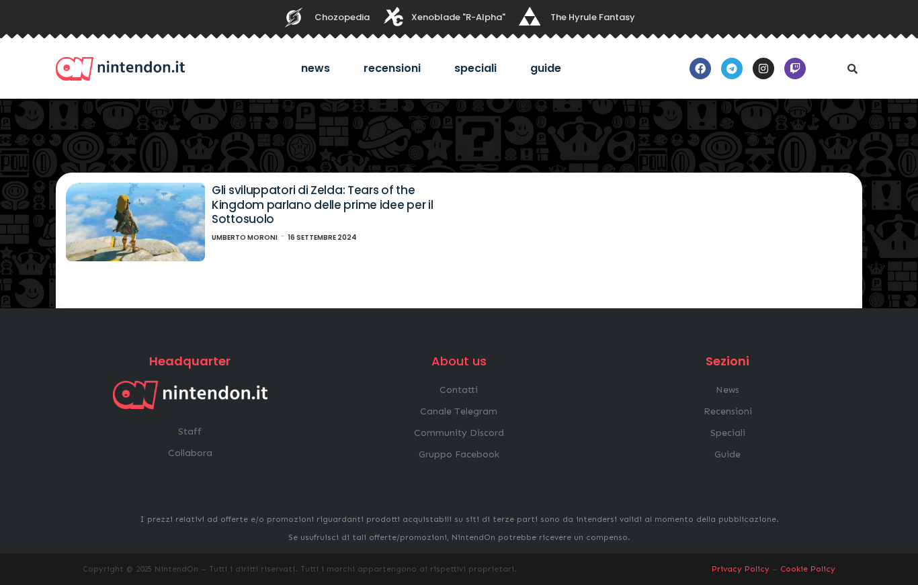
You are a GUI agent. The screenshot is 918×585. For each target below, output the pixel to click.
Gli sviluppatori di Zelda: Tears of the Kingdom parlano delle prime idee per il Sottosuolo (322, 204)
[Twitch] (795, 68)
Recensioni (392, 68)
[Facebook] (700, 68)
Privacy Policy (740, 569)
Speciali (475, 68)
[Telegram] (732, 68)
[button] (852, 68)
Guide (545, 68)
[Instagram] (763, 68)
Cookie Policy (807, 569)
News (315, 68)
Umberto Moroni (245, 237)
